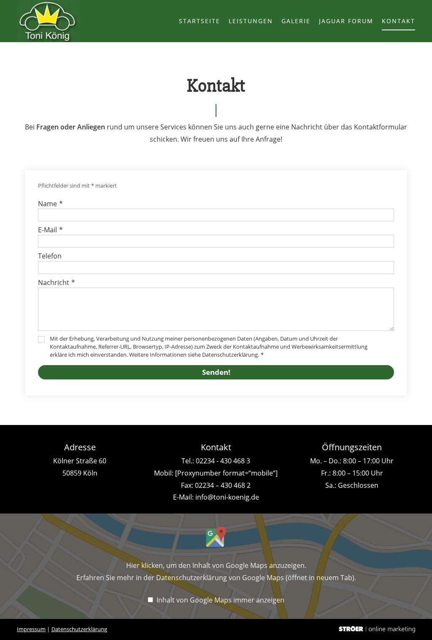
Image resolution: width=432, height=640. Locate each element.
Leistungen (251, 21)
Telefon (50, 256)
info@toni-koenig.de (227, 497)
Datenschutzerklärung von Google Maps (255, 577)
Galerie (295, 21)
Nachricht (56, 282)
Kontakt (398, 21)
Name (50, 203)
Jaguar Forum (346, 21)
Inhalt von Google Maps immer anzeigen (220, 600)
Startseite (199, 21)
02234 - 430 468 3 (223, 460)
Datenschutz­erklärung (79, 629)
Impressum (31, 629)
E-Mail (50, 229)
